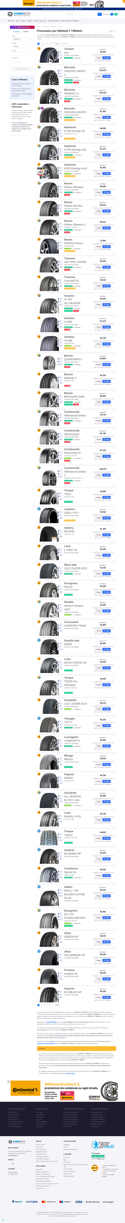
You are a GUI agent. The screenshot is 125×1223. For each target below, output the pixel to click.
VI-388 (69, 338)
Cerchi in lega (40, 1144)
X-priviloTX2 (71, 279)
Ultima (57, 43)
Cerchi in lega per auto (16, 1109)
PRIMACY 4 (71, 91)
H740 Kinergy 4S (74, 129)
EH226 (71, 585)
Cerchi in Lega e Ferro (40, 20)
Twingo (60, 26)
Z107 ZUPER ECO (75, 566)
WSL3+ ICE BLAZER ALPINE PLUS (74, 892)
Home (38, 26)
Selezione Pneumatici (23, 27)
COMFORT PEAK (75, 623)
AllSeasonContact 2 (75, 471)
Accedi (66, 1147)
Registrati (66, 1144)
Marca (13, 36)
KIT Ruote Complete (54, 20)
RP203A (69, 529)
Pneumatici (11, 20)
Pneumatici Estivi (41, 1154)
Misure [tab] (26, 31)
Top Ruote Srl (62, 1216)
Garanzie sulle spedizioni (43, 1181)
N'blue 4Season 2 (75, 222)
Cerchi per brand (42, 1109)
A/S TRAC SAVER (75, 260)
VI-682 (69, 320)
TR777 (69, 720)
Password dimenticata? (71, 1149)
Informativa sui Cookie (42, 1186)
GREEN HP (71, 935)
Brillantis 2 (70, 376)
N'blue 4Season (73, 185)
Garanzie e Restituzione (43, 1174)
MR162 (68, 757)
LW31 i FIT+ (71, 511)
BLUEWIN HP (72, 851)
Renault (53, 26)
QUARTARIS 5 (73, 357)
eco (69, 50)
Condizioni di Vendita (42, 1179)
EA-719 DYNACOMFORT (74, 914)
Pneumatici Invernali (42, 1156)
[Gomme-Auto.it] (18, 14)
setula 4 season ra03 (73, 605)
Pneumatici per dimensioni (73, 1109)
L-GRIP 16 (70, 548)
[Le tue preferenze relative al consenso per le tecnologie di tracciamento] (3, 1220)
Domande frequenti (69, 1171)
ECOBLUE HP (73, 990)
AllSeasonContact (75, 413)
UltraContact (71, 432)
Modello (14, 43)
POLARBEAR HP (74, 953)
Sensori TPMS (68, 1169)
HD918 (69, 776)
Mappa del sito (68, 1174)
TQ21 (68, 492)
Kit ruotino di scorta (41, 1152)
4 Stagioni (30, 20)
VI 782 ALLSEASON (72, 299)
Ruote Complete (41, 1149)
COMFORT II (72, 739)
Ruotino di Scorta (66, 20)
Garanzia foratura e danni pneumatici (47, 1183)
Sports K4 (71, 870)
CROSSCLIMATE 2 (74, 71)
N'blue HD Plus (73, 204)
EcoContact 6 (72, 451)
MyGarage (76, 20)
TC (75, 1216)
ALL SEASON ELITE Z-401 (72, 796)
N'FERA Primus (73, 241)
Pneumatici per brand (99, 1109)
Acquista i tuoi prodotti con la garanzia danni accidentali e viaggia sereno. (62, 9)
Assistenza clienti (69, 1176)
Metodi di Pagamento (42, 1172)
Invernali (22, 20)
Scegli (107, 57)
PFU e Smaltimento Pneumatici (45, 1176)
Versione (14, 50)
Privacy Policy (40, 1188)
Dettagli (99, 57)
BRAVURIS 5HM (74, 395)
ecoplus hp (70, 971)
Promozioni (67, 1162)
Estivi (17, 20)
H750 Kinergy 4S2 (75, 147)
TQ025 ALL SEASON (71, 681)
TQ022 (68, 833)
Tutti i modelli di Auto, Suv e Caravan (47, 1161)
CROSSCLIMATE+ (75, 110)
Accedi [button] (106, 14)
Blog (65, 1160)
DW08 (71, 642)
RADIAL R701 (72, 814)
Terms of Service (77, 1214)
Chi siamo (67, 1157)
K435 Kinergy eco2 (75, 166)
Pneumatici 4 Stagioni (42, 1159)
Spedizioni (39, 1169)
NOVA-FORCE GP (75, 660)
